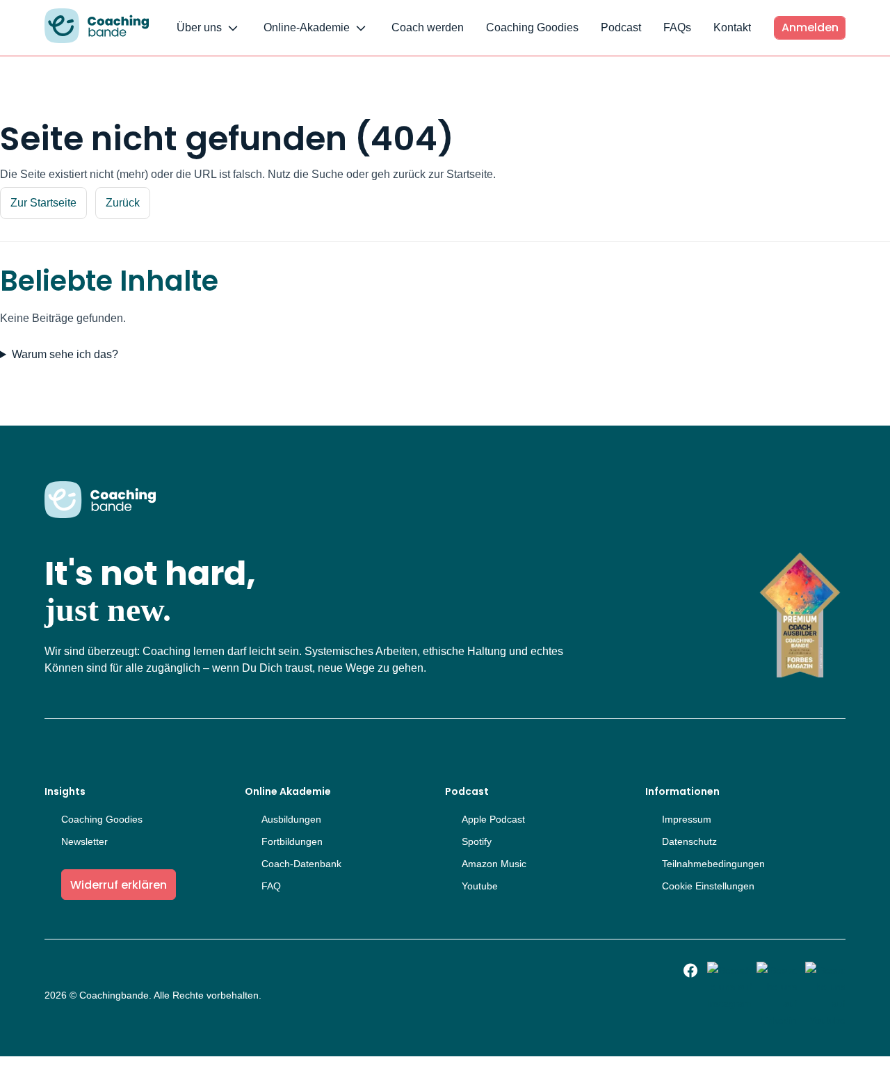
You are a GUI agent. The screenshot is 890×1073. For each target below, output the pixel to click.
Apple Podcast (493, 819)
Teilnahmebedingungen (713, 863)
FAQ (271, 886)
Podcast (621, 27)
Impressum (686, 819)
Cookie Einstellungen (708, 886)
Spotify (477, 841)
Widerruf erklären (118, 885)
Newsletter (84, 841)
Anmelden (810, 27)
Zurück (123, 203)
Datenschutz (689, 841)
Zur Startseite (43, 203)
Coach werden (427, 27)
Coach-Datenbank (301, 863)
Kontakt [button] (732, 27)
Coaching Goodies (532, 27)
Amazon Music (494, 863)
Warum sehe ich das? (65, 354)
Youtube (480, 886)
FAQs (677, 27)
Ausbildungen (291, 819)
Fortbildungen (292, 841)
